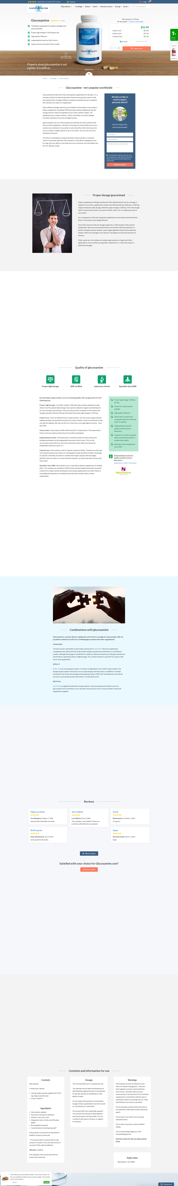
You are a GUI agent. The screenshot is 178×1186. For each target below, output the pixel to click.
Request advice (120, 165)
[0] (149, 2)
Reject (14, 1182)
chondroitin (97, 649)
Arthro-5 (56, 669)
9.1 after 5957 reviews (49, 2)
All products (66, 6)
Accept (46, 1182)
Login (145, 1)
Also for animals (173, 38)
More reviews (90, 853)
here (118, 243)
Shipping (72, 2)
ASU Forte (56, 686)
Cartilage (53, 78)
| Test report (125, 463)
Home (45, 78)
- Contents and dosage (135, 21)
